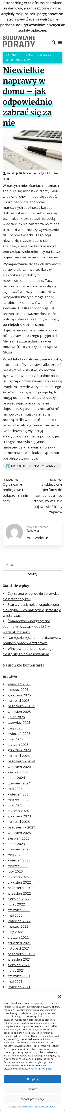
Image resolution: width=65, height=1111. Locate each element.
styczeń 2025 (18, 744)
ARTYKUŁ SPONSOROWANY (27, 54)
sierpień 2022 (19, 898)
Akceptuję (33, 1079)
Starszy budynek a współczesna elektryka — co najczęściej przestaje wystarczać (32, 610)
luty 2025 (15, 739)
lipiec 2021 (16, 970)
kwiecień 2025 (19, 733)
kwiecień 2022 (19, 921)
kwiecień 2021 (19, 987)
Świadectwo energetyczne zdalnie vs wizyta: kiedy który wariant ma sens (26, 626)
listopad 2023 (19, 821)
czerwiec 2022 (19, 910)
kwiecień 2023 (19, 860)
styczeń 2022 (18, 937)
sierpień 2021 (19, 965)
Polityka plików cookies (21, 1106)
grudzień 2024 (19, 750)
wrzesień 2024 (19, 766)
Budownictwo (18, 60)
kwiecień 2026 (19, 684)
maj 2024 (15, 788)
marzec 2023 (18, 865)
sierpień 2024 (19, 772)
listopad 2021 (19, 948)
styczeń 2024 (18, 810)
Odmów (33, 1089)
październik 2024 (21, 761)
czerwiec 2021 (19, 975)
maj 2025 (15, 728)
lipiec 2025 (16, 717)
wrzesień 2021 (19, 959)
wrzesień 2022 (19, 893)
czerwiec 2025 (19, 722)
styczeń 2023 (18, 876)
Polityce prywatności (41, 1068)
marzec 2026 (18, 689)
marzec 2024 (18, 799)
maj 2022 (15, 915)
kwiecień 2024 (19, 794)
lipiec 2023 (16, 843)
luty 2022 (15, 931)
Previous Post (11, 479)
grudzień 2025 (19, 695)
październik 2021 (21, 954)
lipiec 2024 (16, 777)
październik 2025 (21, 706)
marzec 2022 (18, 926)
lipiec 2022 (16, 904)
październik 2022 (21, 887)
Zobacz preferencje (32, 1099)
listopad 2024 (19, 755)
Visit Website (37, 537)
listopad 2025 (19, 700)
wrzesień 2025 (19, 711)
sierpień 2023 (19, 838)
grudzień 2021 (19, 942)
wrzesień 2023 (19, 832)
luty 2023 (15, 871)
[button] (59, 996)
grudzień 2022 (19, 882)
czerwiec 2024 (19, 783)
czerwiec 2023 (19, 849)
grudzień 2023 (19, 816)
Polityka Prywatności (45, 1106)
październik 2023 (21, 827)
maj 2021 (15, 981)
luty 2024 (15, 805)
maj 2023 (15, 854)
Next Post (56, 479)
